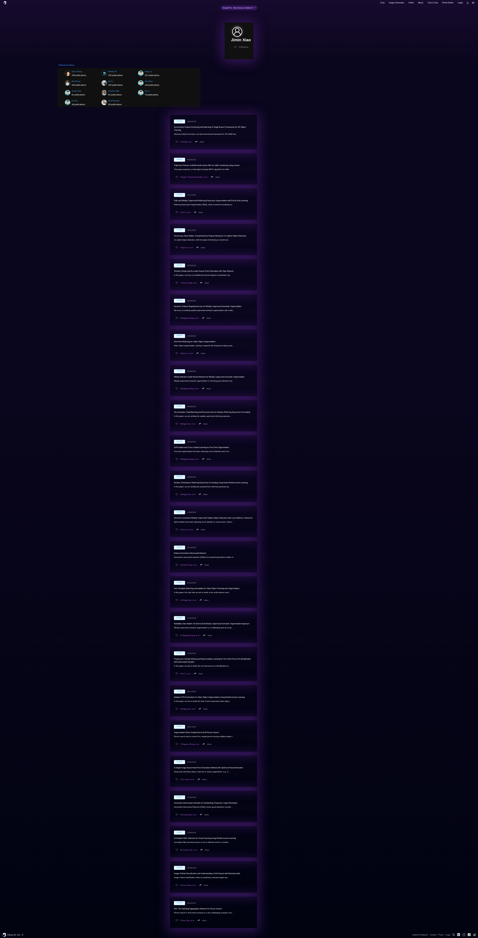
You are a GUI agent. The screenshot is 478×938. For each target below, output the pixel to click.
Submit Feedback (420, 935)
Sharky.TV (112, 72)
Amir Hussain (114, 101)
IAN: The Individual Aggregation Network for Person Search (198, 909)
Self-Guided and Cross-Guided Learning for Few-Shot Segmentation (201, 447)
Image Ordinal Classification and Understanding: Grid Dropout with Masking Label (207, 873)
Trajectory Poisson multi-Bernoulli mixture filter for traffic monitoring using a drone (206, 165)
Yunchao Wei (113, 91)
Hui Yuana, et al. (187, 779)
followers (243, 47)
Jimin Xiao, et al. (187, 920)
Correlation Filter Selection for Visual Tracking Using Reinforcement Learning (205, 838)
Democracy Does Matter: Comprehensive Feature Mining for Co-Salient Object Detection (210, 236)
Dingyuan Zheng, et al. (190, 744)
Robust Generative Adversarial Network (190, 553)
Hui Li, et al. (186, 212)
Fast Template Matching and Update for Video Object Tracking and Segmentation (206, 588)
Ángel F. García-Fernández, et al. (194, 177)
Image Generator (396, 3)
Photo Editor (448, 3)
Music (421, 3)
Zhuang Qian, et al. (189, 815)
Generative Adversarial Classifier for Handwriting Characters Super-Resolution (205, 803)
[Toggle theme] (468, 3)
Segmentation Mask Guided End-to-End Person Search (196, 732)
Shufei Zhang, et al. (189, 565)
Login (460, 3)
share (202, 142)
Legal (447, 935)
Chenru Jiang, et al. (189, 283)
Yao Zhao (149, 81)
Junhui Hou (77, 91)
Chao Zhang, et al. (188, 885)
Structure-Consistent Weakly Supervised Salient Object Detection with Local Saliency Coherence (213, 518)
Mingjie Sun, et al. (188, 424)
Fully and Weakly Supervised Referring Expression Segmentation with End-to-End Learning (211, 200)
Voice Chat (433, 3)
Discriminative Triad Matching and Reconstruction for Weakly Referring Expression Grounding (212, 412)
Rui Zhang (76, 81)
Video (411, 3)
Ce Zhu (75, 101)
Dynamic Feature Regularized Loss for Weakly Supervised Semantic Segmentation (207, 306)
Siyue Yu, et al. (187, 248)
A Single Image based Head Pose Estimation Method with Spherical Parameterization (208, 768)
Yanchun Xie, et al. (189, 850)
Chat (382, 3)
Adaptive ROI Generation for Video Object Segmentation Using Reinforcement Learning (209, 697)
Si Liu (147, 91)
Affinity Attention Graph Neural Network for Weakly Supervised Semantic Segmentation (209, 377)
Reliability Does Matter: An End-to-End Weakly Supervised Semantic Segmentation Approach (211, 624)
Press (441, 935)
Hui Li (110, 81)
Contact (433, 935)
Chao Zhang (77, 72)
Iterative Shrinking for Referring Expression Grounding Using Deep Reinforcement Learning (211, 483)
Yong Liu (148, 72)
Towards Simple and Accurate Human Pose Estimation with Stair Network (204, 271)
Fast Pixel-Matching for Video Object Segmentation (194, 341)
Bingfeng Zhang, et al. (190, 318)
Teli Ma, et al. (186, 142)
